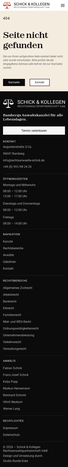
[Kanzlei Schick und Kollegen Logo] (34, 104)
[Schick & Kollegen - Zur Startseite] (27, 5)
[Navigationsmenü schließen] (62, 5)
